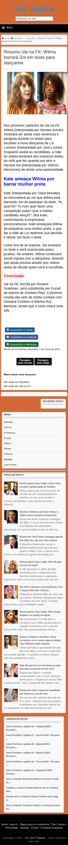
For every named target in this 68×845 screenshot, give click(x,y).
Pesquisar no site (25, 18)
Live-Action (10, 464)
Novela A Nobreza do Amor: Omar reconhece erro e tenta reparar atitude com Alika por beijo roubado (40, 640)
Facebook (46, 827)
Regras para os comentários (34, 824)
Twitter (35, 827)
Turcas (8, 427)
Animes (8, 454)
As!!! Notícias (37, 838)
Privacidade (11, 827)
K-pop (7, 438)
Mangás (8, 459)
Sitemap (24, 827)
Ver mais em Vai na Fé (17, 386)
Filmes (7, 443)
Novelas (8, 422)
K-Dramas (9, 433)
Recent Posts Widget (52, 407)
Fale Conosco (58, 824)
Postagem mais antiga (43, 361)
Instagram (57, 827)
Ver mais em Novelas (16, 381)
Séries (7, 448)
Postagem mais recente (25, 361)
